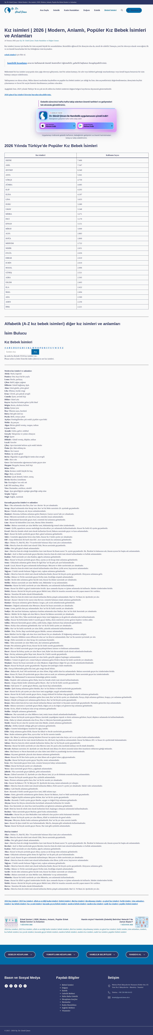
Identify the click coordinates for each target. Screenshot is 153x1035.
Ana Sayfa (44, 10)
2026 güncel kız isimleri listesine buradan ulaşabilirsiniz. (27, 95)
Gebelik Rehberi (68, 993)
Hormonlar (66, 1002)
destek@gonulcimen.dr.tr (121, 997)
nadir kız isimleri (111, 904)
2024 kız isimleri (11, 901)
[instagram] (11, 986)
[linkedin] (15, 986)
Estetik (97, 10)
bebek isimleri (65, 901)
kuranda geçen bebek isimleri (55, 904)
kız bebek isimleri (19, 904)
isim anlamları (138, 901)
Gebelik (56, 10)
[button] (122, 10)
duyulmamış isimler (93, 901)
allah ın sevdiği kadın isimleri (46, 901)
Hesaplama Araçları (70, 999)
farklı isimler (125, 901)
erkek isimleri (10, 55)
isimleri (7, 904)
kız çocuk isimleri (34, 904)
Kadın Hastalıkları (71, 10)
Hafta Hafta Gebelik (70, 996)
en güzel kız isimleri (111, 901)
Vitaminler (66, 1011)
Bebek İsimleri (110, 10)
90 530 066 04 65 (126, 992)
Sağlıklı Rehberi (68, 1008)
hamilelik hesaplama (17, 63)
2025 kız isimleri (26, 901)
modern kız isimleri (95, 904)
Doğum (86, 10)
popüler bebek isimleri (128, 904)
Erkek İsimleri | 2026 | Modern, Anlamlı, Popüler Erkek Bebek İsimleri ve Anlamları (44, 920)
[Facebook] (6, 986)
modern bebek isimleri (77, 904)
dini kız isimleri (78, 901)
